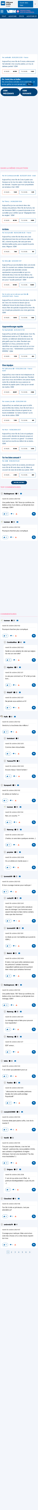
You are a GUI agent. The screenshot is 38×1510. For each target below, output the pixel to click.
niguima (10, 667)
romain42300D (10, 1112)
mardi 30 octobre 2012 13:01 (14, 933)
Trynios (10, 1083)
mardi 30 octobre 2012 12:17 (14, 672)
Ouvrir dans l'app (24, 4)
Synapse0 (8, 785)
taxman (7, 522)
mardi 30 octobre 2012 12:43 (14, 903)
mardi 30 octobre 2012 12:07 (14, 835)
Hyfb (6, 717)
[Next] (29, 1252)
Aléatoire (13, 16)
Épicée (21, 16)
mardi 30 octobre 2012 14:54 (14, 958)
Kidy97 (10, 692)
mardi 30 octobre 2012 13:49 (14, 766)
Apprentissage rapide (12, 327)
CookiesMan (12, 642)
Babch (9, 953)
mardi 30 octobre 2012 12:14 (14, 1017)
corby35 (10, 898)
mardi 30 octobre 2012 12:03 (14, 743)
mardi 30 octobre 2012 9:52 (11, 527)
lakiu (6, 1061)
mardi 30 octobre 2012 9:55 (11, 1143)
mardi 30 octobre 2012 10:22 (14, 647)
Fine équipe (7, 365)
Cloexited (8, 1199)
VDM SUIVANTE (26, 92)
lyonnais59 (8, 876)
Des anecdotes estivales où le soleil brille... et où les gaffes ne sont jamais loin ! (18, 82)
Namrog (10, 830)
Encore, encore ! (19, 482)
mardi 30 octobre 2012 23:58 (14, 1175)
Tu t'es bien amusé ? (11, 458)
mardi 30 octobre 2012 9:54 (14, 812)
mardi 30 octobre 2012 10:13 (14, 1088)
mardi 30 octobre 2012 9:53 (11, 499)
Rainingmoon (9, 494)
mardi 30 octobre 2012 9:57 (11, 1230)
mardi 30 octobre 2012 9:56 (11, 1204)
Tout (4, 16)
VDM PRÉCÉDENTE (8, 92)
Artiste (5, 229)
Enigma (10, 1169)
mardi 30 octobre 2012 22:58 (14, 857)
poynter (10, 852)
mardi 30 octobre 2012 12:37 (14, 697)
